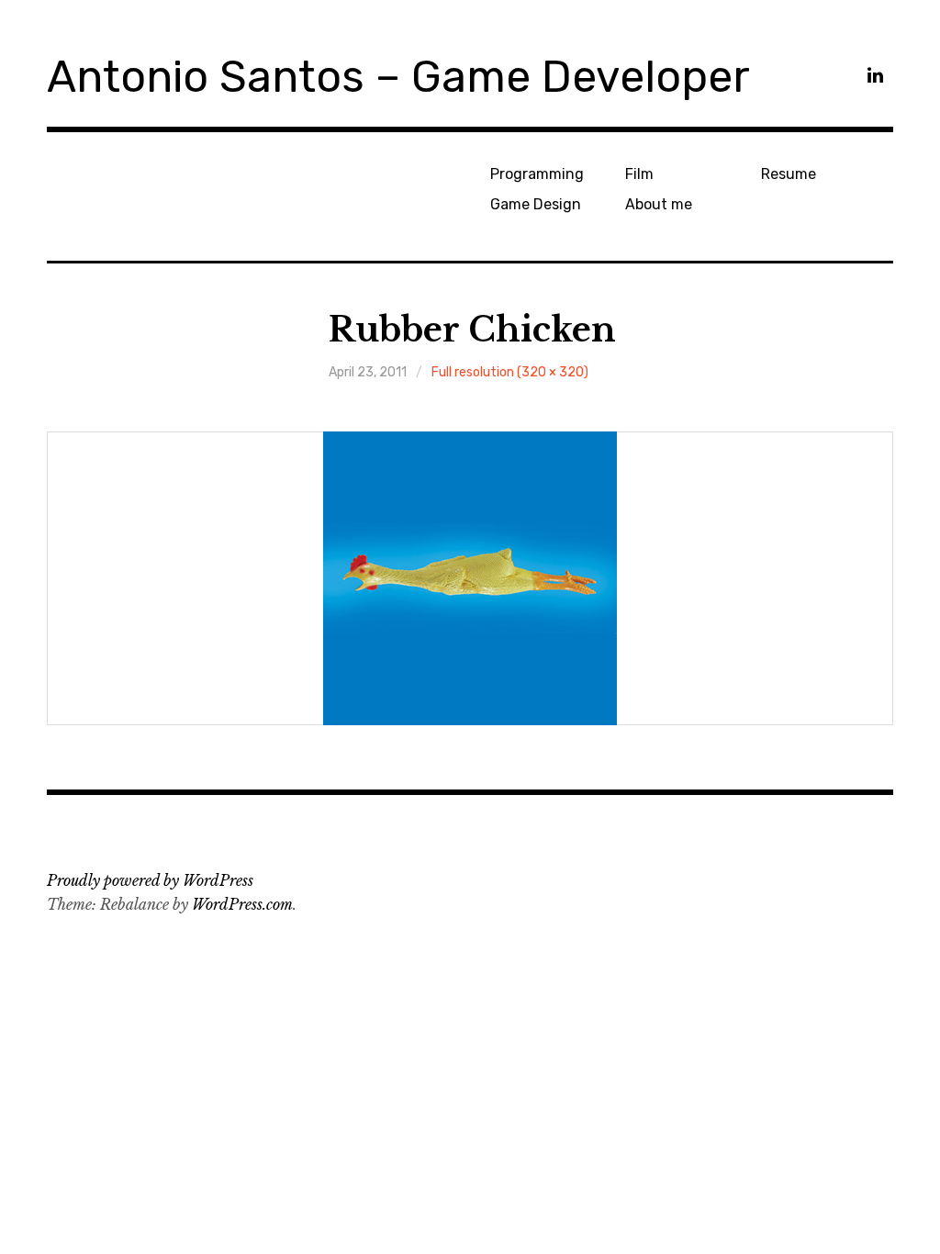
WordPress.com (242, 904)
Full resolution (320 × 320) (509, 372)
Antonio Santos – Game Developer (398, 76)
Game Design (535, 204)
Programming (537, 174)
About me (658, 204)
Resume (788, 174)
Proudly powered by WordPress (150, 880)
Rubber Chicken (472, 330)
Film (639, 174)
